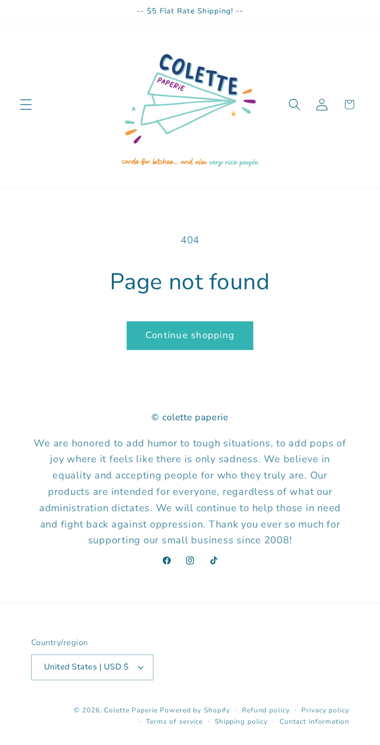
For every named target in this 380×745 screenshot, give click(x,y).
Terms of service (174, 721)
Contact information (314, 721)
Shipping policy (241, 721)
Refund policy (265, 710)
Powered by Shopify (195, 710)
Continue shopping (190, 335)
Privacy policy (325, 710)
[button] (26, 104)
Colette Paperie (130, 710)
